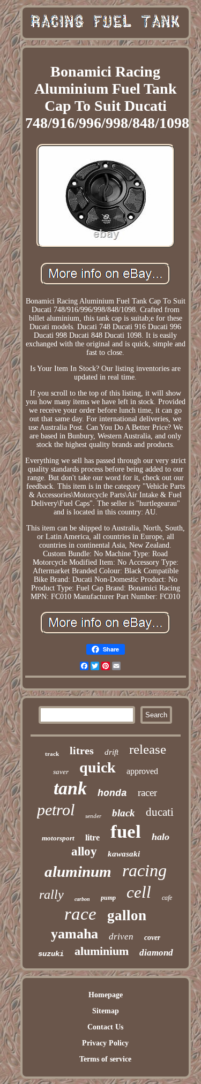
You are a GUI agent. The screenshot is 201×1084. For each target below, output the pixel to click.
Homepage (105, 995)
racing (144, 870)
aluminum (77, 871)
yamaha (74, 934)
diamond (156, 952)
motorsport (58, 838)
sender (93, 816)
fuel (125, 831)
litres (82, 750)
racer (147, 792)
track (52, 754)
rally (51, 894)
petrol (56, 809)
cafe (167, 897)
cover (152, 938)
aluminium (102, 951)
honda (112, 793)
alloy (84, 851)
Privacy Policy (105, 1043)
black (123, 812)
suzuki (51, 954)
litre (92, 837)
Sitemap (105, 1011)
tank (70, 788)
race (80, 913)
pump (108, 897)
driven (121, 936)
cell (138, 892)
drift (111, 752)
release (147, 749)
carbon (82, 899)
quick (97, 767)
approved (142, 771)
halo (160, 836)
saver (61, 772)
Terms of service (105, 1059)
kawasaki (124, 854)
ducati (160, 812)
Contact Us (105, 1027)
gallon (126, 915)
